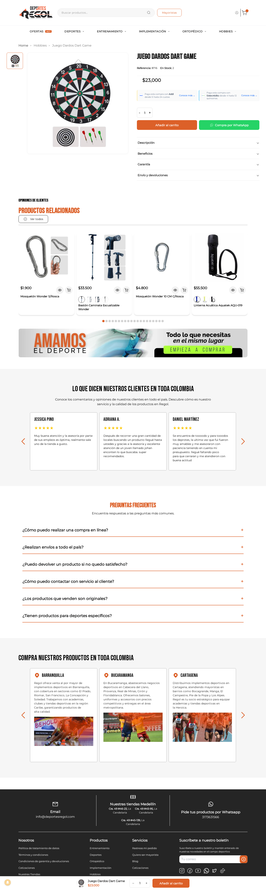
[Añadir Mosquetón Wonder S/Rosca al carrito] (68, 290)
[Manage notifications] (7, 882)
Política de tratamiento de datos (38, 848)
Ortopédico (192, 31)
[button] (103, 321)
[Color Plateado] (89, 299)
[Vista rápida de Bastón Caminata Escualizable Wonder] (117, 290)
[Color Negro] (105, 299)
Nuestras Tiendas (29, 874)
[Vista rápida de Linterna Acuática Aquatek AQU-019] (233, 290)
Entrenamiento (110, 31)
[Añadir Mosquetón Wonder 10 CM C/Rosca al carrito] (184, 290)
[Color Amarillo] (205, 299)
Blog (135, 861)
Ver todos (36, 219)
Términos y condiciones (33, 854)
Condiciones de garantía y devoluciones (43, 861)
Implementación (152, 31)
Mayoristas (169, 12)
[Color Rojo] (97, 299)
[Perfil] (237, 12)
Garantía (144, 164)
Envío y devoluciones (153, 175)
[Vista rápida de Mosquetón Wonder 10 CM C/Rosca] (175, 290)
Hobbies (226, 31)
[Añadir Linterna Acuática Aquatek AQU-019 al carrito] (242, 290)
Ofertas (40, 31)
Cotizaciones (26, 867)
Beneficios (145, 153)
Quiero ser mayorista (145, 854)
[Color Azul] (81, 299)
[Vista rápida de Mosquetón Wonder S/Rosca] (59, 290)
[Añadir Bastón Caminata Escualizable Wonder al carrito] (126, 290)
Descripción (146, 142)
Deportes (72, 31)
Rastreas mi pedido (144, 848)
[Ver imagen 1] (15, 61)
